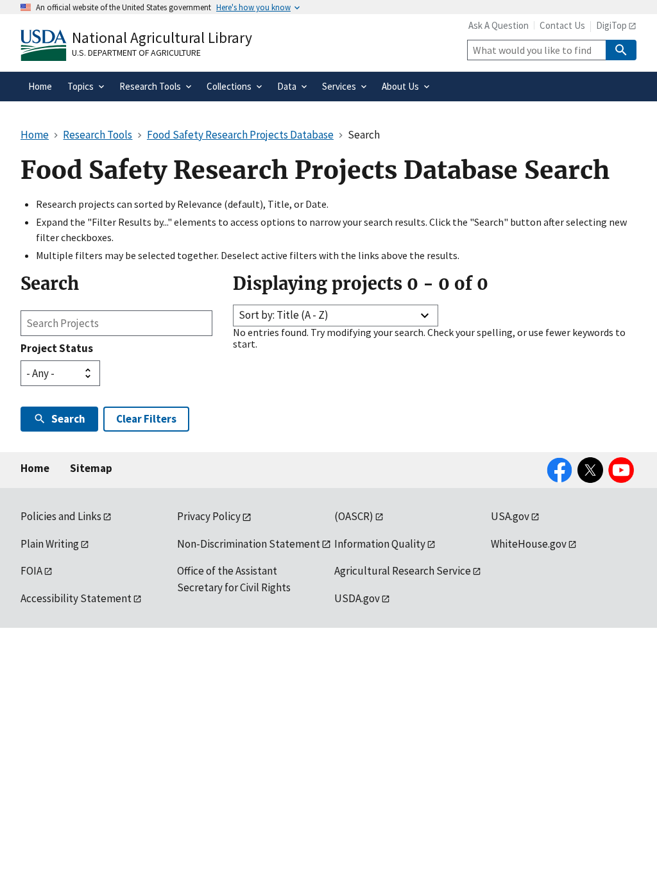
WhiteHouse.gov (529, 544)
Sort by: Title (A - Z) (283, 315)
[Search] (621, 50)
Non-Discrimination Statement (248, 544)
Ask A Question (498, 25)
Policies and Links (61, 516)
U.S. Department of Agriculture (136, 52)
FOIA (31, 571)
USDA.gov (357, 598)
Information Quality (379, 544)
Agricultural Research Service (402, 571)
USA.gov (510, 516)
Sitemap (91, 468)
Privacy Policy (209, 516)
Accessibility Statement (76, 598)
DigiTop (611, 25)
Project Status (57, 348)
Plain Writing (50, 544)
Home (35, 468)
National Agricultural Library (162, 37)
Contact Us (562, 25)
